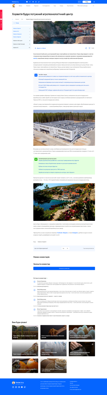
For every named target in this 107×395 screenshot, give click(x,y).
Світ (22, 19)
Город (61, 5)
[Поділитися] (86, 48)
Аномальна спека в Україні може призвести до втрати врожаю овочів (58, 163)
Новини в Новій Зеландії (21, 44)
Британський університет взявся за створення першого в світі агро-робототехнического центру (65, 76)
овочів (35, 58)
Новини (28, 5)
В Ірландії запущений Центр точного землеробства (53, 79)
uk (80, 2)
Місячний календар (82, 5)
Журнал (36, 5)
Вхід (87, 1)
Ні (67, 248)
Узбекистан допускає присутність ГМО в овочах (52, 169)
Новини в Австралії (21, 40)
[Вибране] (94, 2)
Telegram (65, 232)
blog (15, 2)
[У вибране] (35, 327)
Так (63, 248)
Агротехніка (70, 5)
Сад (55, 5)
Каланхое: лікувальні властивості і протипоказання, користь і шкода (53, 315)
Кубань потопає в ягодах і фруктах (48, 166)
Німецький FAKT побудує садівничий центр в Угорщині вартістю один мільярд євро (62, 90)
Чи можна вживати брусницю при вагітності (47, 306)
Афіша (20, 5)
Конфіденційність (73, 381)
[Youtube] (27, 1)
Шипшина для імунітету (42, 286)
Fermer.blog (14, 6)
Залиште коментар (41, 264)
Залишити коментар (64, 268)
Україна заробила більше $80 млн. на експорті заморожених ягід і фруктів (59, 160)
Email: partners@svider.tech (75, 389)
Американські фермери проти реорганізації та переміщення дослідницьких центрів (62, 82)
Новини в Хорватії (42, 241)
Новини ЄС (21, 47)
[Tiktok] (39, 1)
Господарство (46, 5)
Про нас (71, 383)
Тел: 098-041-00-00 (74, 387)
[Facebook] (30, 1)
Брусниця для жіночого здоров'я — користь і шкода (49, 296)
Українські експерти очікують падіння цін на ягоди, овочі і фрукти (56, 172)
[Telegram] (33, 1)
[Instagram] (36, 1)
